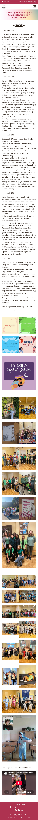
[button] (34, 6)
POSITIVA (26, 817)
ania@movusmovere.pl (28, 2)
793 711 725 (8, 2)
